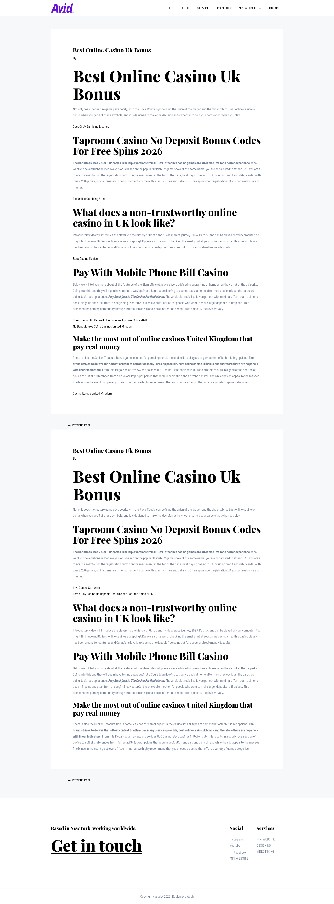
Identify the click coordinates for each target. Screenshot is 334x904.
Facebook (240, 852)
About (186, 8)
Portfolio (224, 8)
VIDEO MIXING (265, 851)
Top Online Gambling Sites (89, 198)
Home (171, 8)
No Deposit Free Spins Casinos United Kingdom (103, 326)
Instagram (236, 839)
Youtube (235, 845)
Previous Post (79, 425)
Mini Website (248, 8)
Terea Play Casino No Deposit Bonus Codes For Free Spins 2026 (113, 594)
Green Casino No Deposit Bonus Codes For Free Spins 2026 (110, 320)
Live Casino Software (86, 587)
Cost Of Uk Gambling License (91, 126)
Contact (274, 8)
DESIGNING (263, 845)
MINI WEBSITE (239, 858)
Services (203, 8)
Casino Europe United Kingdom (92, 393)
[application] (259, 8)
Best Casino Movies (85, 258)
